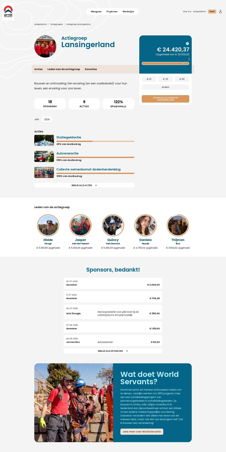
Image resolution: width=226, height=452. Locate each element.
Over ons (187, 11)
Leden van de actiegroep (52, 207)
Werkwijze (128, 11)
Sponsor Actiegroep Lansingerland (165, 98)
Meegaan (96, 11)
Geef (212, 11)
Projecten (112, 11)
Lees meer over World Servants (142, 431)
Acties (38, 131)
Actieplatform (199, 11)
